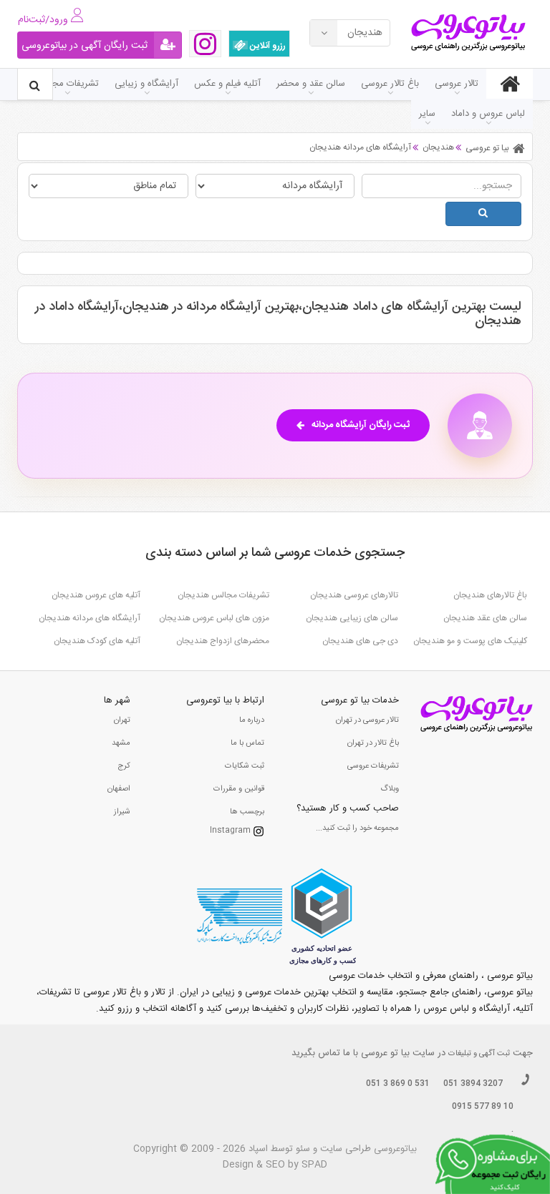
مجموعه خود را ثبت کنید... (357, 828)
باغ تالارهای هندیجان (490, 595)
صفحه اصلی (509, 84)
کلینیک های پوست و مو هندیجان (470, 641)
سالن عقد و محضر (310, 84)
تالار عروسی (456, 84)
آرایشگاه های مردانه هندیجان (89, 618)
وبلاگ (389, 789)
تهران (122, 720)
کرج (123, 766)
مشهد (121, 743)
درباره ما (251, 720)
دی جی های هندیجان (360, 641)
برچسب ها (247, 812)
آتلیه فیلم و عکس (227, 84)
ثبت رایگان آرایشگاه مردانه (361, 425)
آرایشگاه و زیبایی (146, 84)
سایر (427, 114)
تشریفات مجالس (67, 84)
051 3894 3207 (473, 1083)
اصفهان (118, 789)
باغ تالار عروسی (390, 84)
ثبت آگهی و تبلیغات (479, 1053)
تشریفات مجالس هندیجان (223, 595)
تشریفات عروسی (373, 766)
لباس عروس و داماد (488, 114)
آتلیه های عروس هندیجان (96, 595)
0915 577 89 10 (482, 1106)
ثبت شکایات (244, 766)
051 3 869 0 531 (398, 1083)
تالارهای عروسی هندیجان (354, 595)
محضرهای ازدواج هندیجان (222, 641)
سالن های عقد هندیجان (485, 618)
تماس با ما (247, 743)
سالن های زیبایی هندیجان (352, 618)
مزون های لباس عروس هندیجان (214, 618)
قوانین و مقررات (238, 789)
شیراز (122, 812)
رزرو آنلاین (267, 46)
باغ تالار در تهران (373, 743)
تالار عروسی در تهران (367, 720)
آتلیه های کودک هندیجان (97, 641)
